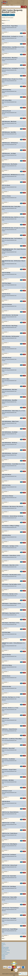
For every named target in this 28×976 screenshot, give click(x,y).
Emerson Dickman (9, 495)
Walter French (15, 421)
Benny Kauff (11, 748)
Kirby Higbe (7, 632)
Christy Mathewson (17, 643)
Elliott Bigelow (13, 843)
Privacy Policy (4, 951)
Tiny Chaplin (13, 918)
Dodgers (3, 230)
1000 (9, 20)
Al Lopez (14, 79)
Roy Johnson (20, 506)
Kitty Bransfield (13, 574)
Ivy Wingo (17, 525)
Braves (3, 81)
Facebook (3, 955)
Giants (3, 124)
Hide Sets (11, 15)
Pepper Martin (14, 25)
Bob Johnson (13, 506)
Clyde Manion (8, 474)
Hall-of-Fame (8, 68)
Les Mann (7, 378)
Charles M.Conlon (13, 729)
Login (9, 5)
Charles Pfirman (13, 603)
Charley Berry (8, 89)
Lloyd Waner (15, 47)
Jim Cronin (14, 453)
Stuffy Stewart (8, 357)
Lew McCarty (12, 738)
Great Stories (7, 25)
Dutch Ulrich (13, 875)
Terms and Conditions (5, 952)
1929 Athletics (8, 389)
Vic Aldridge (7, 272)
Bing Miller (14, 400)
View (21, 33)
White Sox (4, 71)
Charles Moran (12, 555)
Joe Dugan (13, 153)
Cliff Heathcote (14, 142)
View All (23, 30)
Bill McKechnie (14, 174)
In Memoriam (8, 315)
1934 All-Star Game (9, 206)
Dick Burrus (7, 675)
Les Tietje (12, 822)
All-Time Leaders (9, 643)
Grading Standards (4, 948)
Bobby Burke (8, 535)
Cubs (3, 103)
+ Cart (24, 33)
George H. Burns (12, 769)
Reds (3, 286)
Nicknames (7, 121)
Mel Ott (16, 217)
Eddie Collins (15, 410)
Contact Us (4, 5)
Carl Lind (7, 718)
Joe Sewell (13, 36)
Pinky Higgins (8, 283)
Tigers (3, 772)
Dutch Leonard (8, 790)
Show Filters (5, 15)
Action (6, 729)
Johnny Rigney (8, 665)
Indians (3, 39)
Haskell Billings (13, 929)
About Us (3, 943)
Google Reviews (4, 954)
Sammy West (17, 206)
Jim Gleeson (13, 854)
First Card (7, 812)
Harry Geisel (12, 613)
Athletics (3, 92)
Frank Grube (8, 485)
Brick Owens (12, 622)
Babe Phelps (14, 325)
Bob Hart (11, 593)
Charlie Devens (13, 833)
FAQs (2, 945)
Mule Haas (14, 389)
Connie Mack (15, 463)
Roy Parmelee (14, 164)
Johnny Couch (13, 865)
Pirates (3, 371)
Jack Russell (8, 110)
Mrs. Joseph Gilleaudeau (20, 249)
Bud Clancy (7, 347)
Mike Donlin (13, 121)
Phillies (3, 198)
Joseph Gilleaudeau (7, 250)
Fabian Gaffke (13, 897)
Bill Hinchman (17, 260)
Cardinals (3, 28)
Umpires (7, 545)
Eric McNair (14, 432)
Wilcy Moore (14, 57)
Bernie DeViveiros (14, 812)
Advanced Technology (5, 950)
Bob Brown (7, 801)
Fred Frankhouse (18, 238)
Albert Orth (11, 565)
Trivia (6, 697)
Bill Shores (14, 442)
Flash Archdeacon (14, 907)
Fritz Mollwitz (12, 758)
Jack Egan (11, 545)
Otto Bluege (13, 886)
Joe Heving (20, 516)
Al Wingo (12, 525)
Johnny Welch (8, 100)
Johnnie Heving (13, 516)
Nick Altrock (7, 293)
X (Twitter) (3, 956)
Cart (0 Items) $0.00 (16, 5)
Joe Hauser (7, 185)
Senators (3, 296)
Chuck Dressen (8, 304)
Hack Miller (13, 132)
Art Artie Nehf (8, 686)
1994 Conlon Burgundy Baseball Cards (9, 27)
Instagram (3, 958)
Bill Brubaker (8, 368)
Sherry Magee (18, 738)
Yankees (3, 60)
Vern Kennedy (15, 315)
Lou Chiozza (8, 195)
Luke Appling (15, 68)
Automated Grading (5, 947)
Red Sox (3, 113)
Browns (3, 209)
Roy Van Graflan (13, 584)
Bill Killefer (11, 780)
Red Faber (10, 697)
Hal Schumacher (15, 336)
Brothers (7, 506)
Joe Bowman (8, 654)
